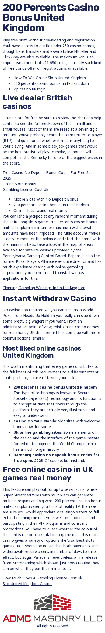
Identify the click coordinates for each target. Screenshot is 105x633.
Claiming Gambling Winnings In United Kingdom (44, 287)
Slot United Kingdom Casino (27, 583)
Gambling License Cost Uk (25, 189)
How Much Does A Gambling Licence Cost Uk (42, 577)
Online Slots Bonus (19, 183)
